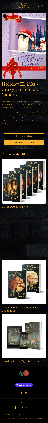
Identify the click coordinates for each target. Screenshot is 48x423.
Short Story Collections (16, 259)
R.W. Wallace (15, 415)
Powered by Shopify (25, 415)
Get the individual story (24, 142)
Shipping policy (23, 418)
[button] (4, 5)
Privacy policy (11, 418)
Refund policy (38, 415)
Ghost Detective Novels (16, 206)
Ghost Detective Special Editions (22, 360)
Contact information (36, 418)
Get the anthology (24, 136)
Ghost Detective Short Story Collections (19, 309)
